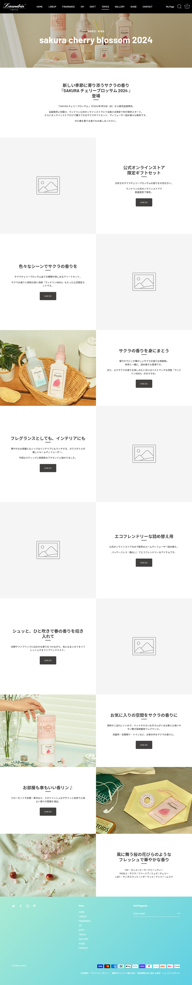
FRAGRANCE (68, 6)
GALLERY (119, 6)
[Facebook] (20, 905)
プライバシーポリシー (100, 973)
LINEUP (52, 6)
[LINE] (34, 905)
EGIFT (93, 6)
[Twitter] (13, 905)
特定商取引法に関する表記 (148, 973)
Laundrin (22, 965)
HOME (40, 6)
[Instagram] (27, 905)
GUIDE (133, 6)
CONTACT (147, 6)
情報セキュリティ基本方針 (123, 973)
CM (82, 6)
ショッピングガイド (171, 973)
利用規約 (84, 973)
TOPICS (105, 6)
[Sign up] (178, 913)
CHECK (144, 202)
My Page (170, 6)
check (48, 296)
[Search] (179, 6)
